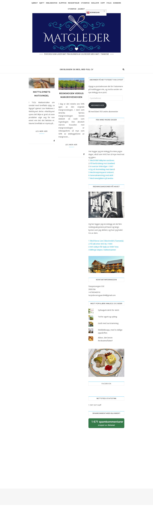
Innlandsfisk (51, 3)
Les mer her (42, 131)
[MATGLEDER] (76, 39)
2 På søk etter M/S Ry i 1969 (100, 244)
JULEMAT (81, 9)
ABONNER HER (97, 105)
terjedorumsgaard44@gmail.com (102, 295)
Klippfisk (62, 3)
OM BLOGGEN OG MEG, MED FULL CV (76, 69)
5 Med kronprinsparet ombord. (101, 172)
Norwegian (94, 12)
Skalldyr (95, 3)
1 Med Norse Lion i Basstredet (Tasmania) (105, 241)
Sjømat (35, 3)
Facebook (106, 383)
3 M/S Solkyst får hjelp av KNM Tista (103, 247)
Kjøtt (41, 3)
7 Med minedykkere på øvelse (100, 178)
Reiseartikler (73, 3)
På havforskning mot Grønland (102, 163)
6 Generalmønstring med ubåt (100, 175)
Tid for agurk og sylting (107, 316)
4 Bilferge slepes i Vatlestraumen (102, 249)
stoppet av (107, 424)
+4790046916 (94, 292)
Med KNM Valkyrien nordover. (102, 160)
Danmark (117, 3)
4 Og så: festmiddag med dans (101, 169)
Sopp (103, 3)
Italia (109, 3)
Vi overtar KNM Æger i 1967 (101, 166)
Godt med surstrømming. (108, 323)
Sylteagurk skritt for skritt (108, 310)
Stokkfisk (85, 3)
